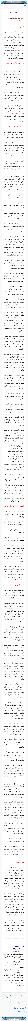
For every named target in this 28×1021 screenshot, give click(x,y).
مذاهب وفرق (21, 1011)
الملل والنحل (21, 1012)
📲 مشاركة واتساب (8, 996)
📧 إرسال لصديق (8, 1002)
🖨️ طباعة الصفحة (19, 996)
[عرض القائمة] (25, 5)
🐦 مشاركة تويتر (20, 1002)
